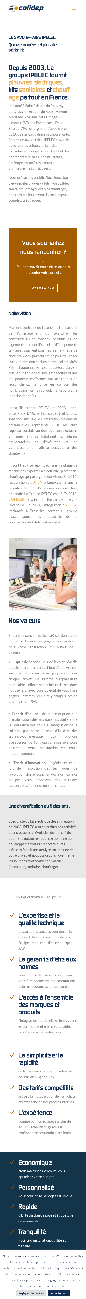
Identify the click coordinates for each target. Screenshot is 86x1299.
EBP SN (36, 482)
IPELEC (30, 488)
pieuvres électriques (35, 82)
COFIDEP (16, 499)
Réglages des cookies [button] (31, 1293)
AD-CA (71, 505)
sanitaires (32, 89)
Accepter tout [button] (59, 1293)
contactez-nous (43, 287)
